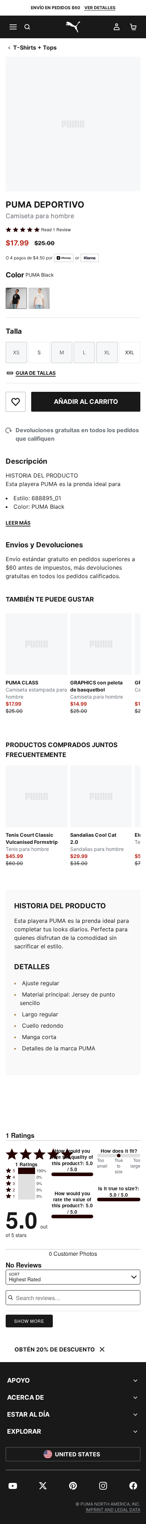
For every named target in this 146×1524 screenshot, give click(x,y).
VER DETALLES (100, 7)
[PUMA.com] (73, 27)
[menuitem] (13, 1486)
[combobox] (73, 1277)
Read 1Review (56, 229)
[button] (26, 1171)
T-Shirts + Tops (35, 47)
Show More (29, 1321)
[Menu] (13, 27)
